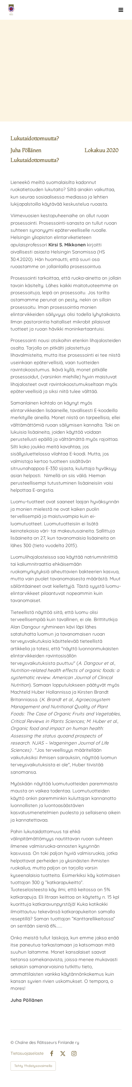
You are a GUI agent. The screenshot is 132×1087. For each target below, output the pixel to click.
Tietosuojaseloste (27, 1053)
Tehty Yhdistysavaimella (33, 1066)
